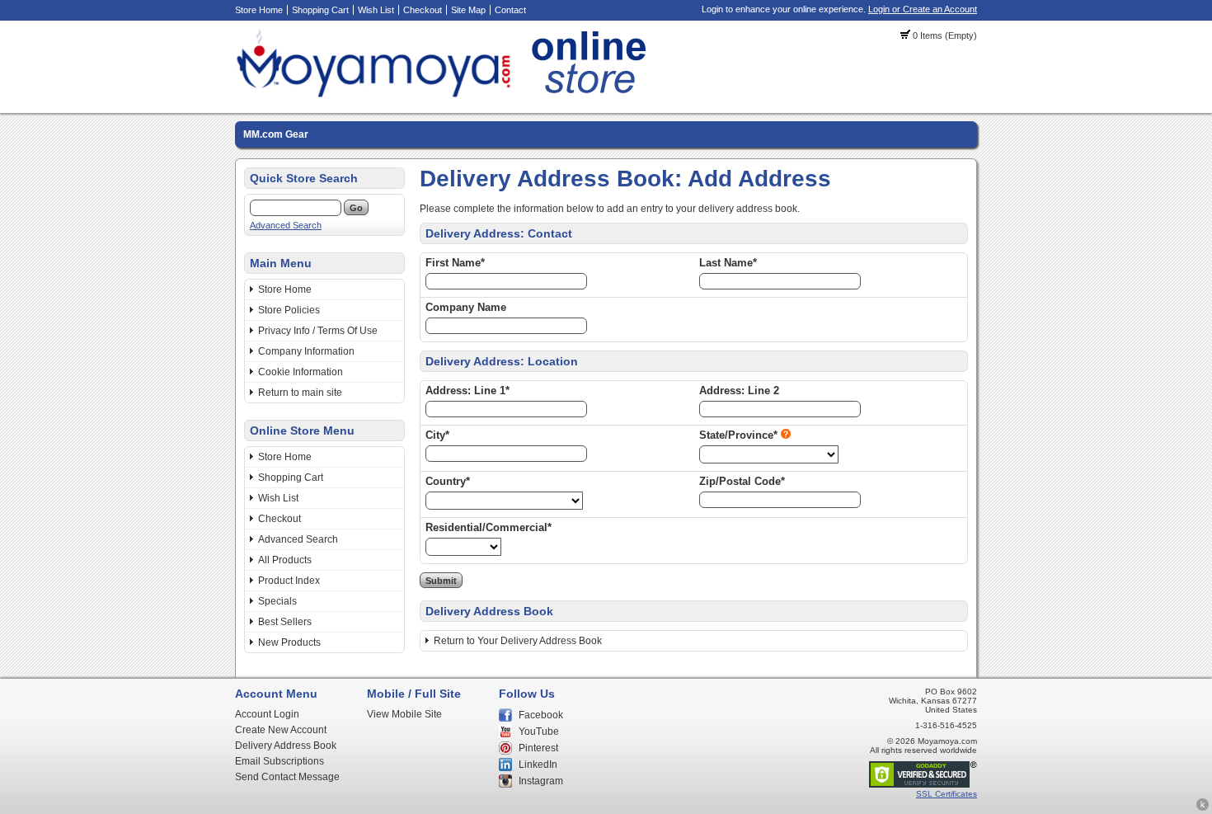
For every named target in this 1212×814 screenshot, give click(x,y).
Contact (510, 10)
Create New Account (280, 730)
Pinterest (538, 748)
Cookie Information (300, 372)
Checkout (422, 10)
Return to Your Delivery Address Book (518, 641)
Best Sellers (285, 622)
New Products (289, 642)
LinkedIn (538, 764)
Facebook (541, 715)
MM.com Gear (275, 134)
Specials (277, 601)
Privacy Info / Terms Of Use (318, 330)
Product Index (289, 580)
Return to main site (300, 392)
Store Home (259, 10)
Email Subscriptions (279, 761)
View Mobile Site (404, 714)
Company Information (306, 351)
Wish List (376, 10)
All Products (285, 560)
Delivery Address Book (285, 745)
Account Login (267, 714)
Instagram (541, 781)
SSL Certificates (946, 793)
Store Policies (289, 310)
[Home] (445, 95)
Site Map (468, 10)
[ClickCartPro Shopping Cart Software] (1203, 808)
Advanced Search (286, 225)
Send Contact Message (287, 777)
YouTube (539, 731)
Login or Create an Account (922, 9)
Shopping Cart (320, 10)
